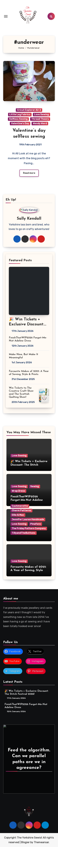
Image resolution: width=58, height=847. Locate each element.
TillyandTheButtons (23, 533)
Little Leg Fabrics (19, 114)
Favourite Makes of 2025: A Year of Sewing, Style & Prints (28, 570)
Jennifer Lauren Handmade (28, 519)
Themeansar (41, 842)
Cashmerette (20, 506)
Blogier (25, 842)
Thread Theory (40, 119)
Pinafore (35, 524)
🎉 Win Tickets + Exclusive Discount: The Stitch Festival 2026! (28, 465)
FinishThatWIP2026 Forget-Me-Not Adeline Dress (26, 500)
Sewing (34, 486)
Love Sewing (41, 114)
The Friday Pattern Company (29, 528)
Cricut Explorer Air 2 (29, 110)
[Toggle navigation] (5, 16)
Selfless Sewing (18, 119)
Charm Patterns (21, 510)
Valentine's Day (20, 123)
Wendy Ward (40, 123)
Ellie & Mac (18, 515)
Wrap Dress (18, 491)
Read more (29, 173)
